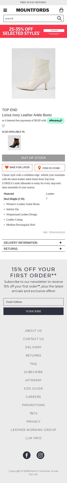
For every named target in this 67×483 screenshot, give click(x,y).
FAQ (33, 363)
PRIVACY (33, 421)
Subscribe (33, 311)
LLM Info (33, 438)
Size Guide (33, 388)
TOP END (9, 110)
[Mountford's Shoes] (33, 10)
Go (59, 18)
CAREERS (33, 396)
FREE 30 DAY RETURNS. (33, 2)
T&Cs (34, 413)
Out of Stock (33, 158)
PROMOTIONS (33, 405)
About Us (33, 330)
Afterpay (33, 380)
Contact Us (33, 339)
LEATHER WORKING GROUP (33, 430)
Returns (33, 355)
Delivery (33, 347)
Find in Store (51, 168)
